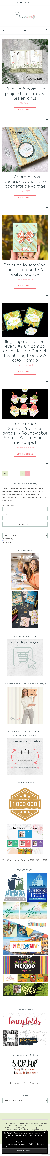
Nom (4, 514)
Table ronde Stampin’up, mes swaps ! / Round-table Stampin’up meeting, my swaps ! (25, 433)
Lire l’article (25, 110)
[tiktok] (32, 2)
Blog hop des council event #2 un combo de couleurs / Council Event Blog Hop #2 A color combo (25, 351)
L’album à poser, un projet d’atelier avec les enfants (25, 94)
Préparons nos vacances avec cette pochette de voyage (25, 182)
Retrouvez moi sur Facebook (25, 1083)
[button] (14, 887)
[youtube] (21, 2)
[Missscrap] (25, 16)
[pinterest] (29, 2)
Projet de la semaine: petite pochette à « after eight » (25, 270)
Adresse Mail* (8, 505)
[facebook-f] (17, 2)
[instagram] (25, 2)
